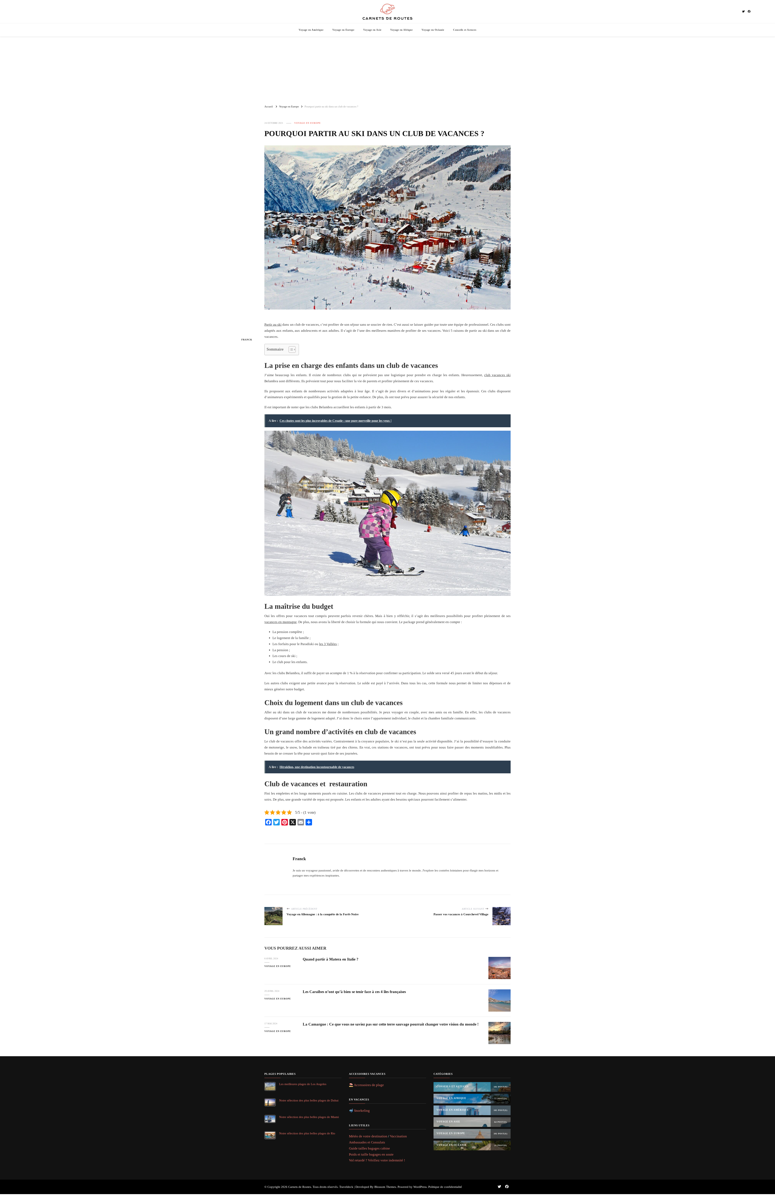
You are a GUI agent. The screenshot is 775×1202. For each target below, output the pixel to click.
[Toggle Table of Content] (290, 349)
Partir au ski (273, 324)
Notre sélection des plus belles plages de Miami (309, 1117)
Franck (246, 339)
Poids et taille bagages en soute (371, 1154)
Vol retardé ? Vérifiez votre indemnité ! (377, 1160)
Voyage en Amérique (311, 29)
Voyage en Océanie (433, 29)
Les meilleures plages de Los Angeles (302, 1084)
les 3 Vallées (328, 644)
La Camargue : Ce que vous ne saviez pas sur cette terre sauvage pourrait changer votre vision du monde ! (391, 1024)
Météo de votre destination (368, 1136)
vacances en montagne (280, 622)
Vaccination (398, 1136)
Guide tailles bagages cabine (369, 1148)
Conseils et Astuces (465, 29)
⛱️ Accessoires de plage (366, 1085)
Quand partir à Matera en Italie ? (330, 959)
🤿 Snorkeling (359, 1111)
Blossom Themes (385, 1186)
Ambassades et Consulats (367, 1142)
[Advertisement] (387, 69)
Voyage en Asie (372, 29)
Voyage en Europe (343, 29)
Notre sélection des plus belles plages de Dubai (308, 1100)
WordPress (420, 1186)
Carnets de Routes (299, 1186)
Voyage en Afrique (401, 29)
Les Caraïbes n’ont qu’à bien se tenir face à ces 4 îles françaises (354, 992)
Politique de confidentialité (445, 1186)
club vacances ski (497, 375)
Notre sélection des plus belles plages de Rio (307, 1133)
